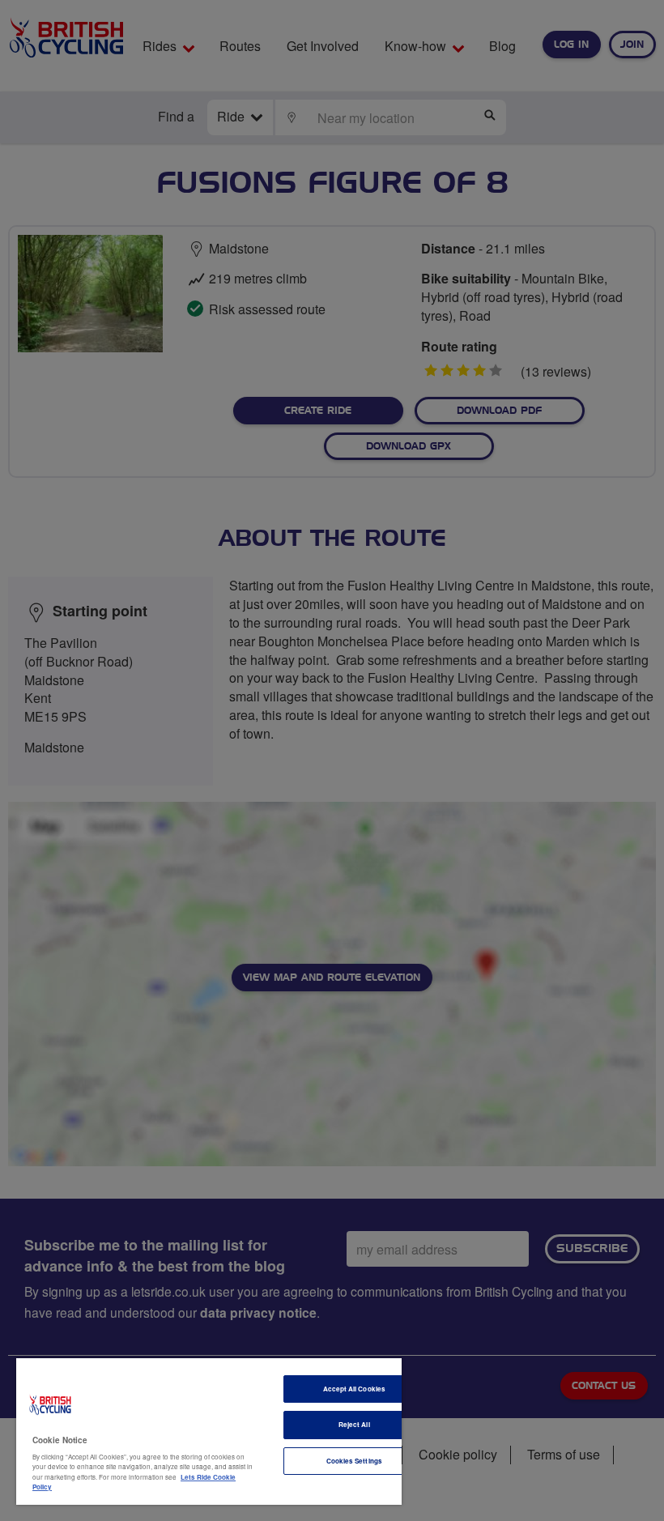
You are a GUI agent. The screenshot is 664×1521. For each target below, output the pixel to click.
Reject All (354, 1424)
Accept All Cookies (354, 1388)
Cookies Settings (354, 1460)
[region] (209, 1431)
